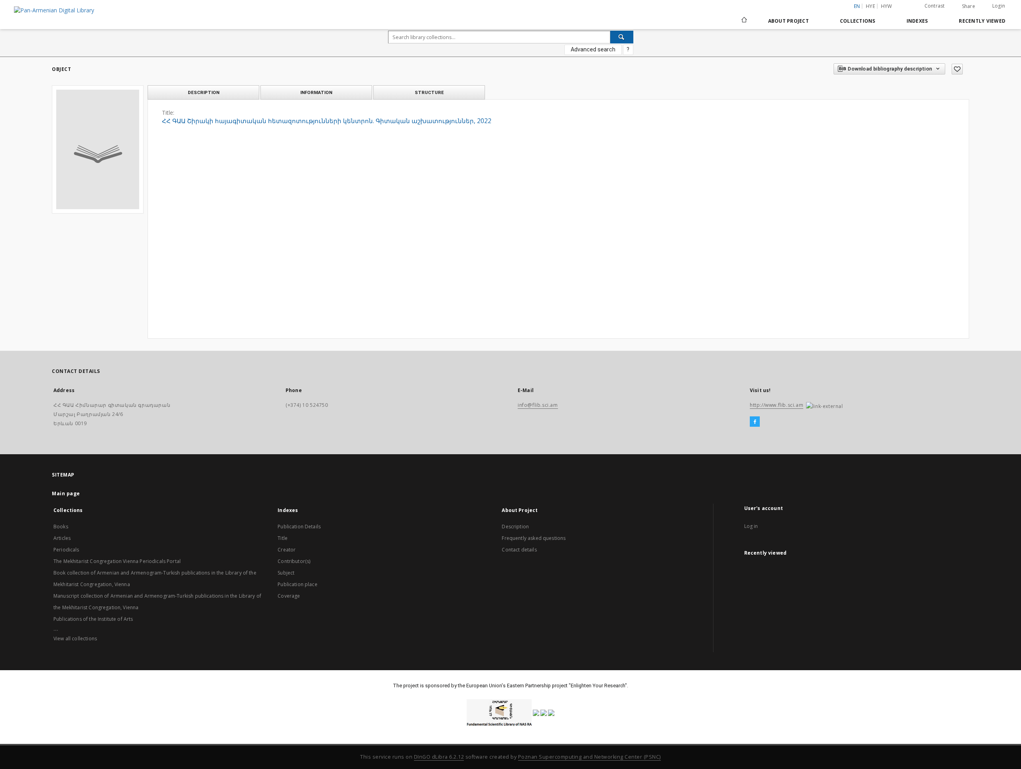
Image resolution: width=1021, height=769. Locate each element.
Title (283, 538)
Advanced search (593, 49)
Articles (62, 538)
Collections (857, 21)
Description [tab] (203, 92)
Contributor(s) (294, 561)
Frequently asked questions (534, 538)
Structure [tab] (429, 92)
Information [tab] (316, 92)
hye (870, 6)
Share (968, 6)
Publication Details (299, 526)
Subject (286, 572)
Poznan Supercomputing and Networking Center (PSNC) (589, 756)
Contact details (519, 549)
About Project (788, 21)
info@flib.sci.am (538, 405)
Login (998, 5)
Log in (751, 526)
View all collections (75, 638)
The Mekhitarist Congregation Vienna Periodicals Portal (117, 561)
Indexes (917, 21)
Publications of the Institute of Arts (93, 619)
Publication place (297, 584)
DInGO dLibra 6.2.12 (439, 756)
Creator (287, 549)
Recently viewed (982, 21)
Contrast (934, 5)
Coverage (289, 595)
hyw (886, 6)
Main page (66, 493)
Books (60, 526)
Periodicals (66, 549)
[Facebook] (755, 422)
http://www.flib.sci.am (776, 405)
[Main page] (744, 20)
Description (515, 526)
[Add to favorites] (957, 69)
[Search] (621, 37)
